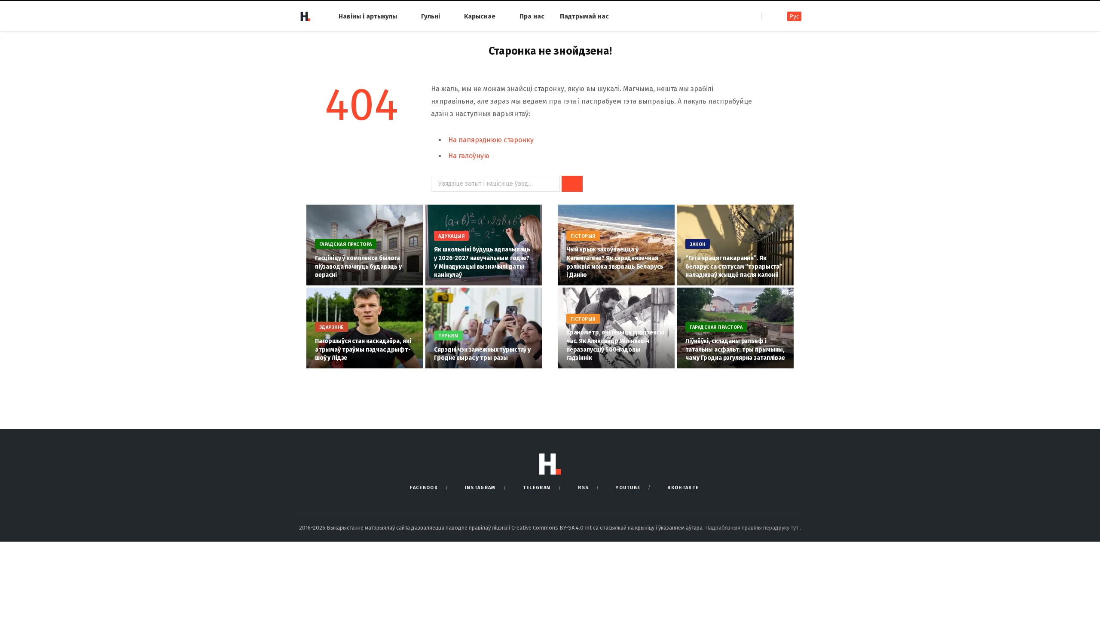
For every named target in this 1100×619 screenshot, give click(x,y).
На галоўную (468, 156)
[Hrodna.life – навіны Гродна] (305, 16)
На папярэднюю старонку (491, 140)
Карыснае (479, 16)
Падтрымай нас (584, 16)
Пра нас (531, 16)
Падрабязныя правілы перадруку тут (752, 527)
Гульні (430, 16)
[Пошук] (768, 16)
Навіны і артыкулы (368, 16)
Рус (794, 16)
